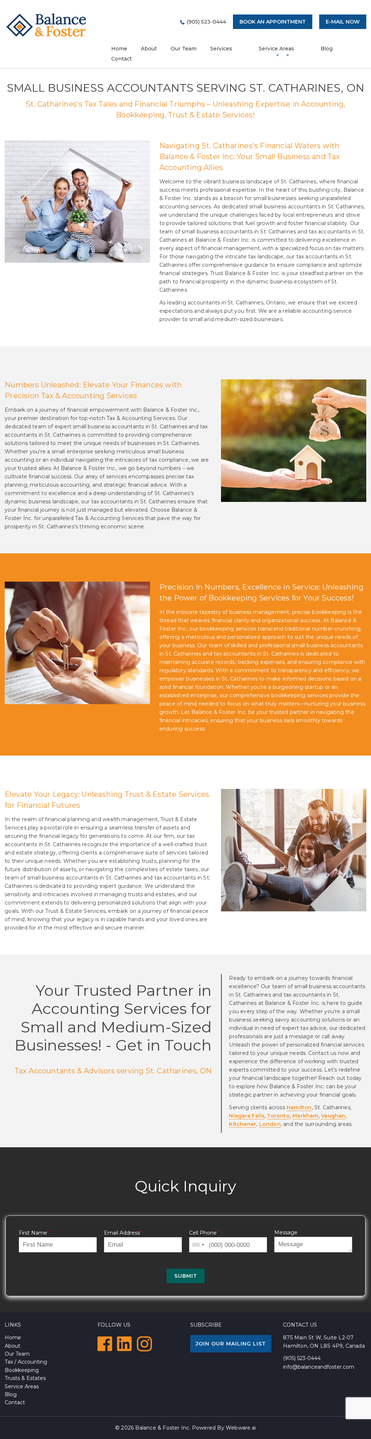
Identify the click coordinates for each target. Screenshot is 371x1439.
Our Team (183, 48)
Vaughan (333, 1115)
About (149, 48)
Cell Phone (203, 1233)
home (119, 48)
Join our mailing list (231, 1343)
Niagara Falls (246, 1115)
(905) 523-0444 (206, 21)
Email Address (123, 1233)
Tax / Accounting (26, 1362)
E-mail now (343, 21)
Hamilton (299, 1107)
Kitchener (242, 1124)
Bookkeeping (22, 1370)
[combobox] (197, 1245)
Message (285, 1232)
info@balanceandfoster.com (318, 1367)
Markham (305, 1115)
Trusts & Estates (25, 1378)
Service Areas (276, 48)
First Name (34, 1233)
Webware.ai (241, 1428)
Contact (121, 58)
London (270, 1124)
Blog (327, 48)
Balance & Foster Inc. (162, 1428)
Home (13, 1337)
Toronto (278, 1115)
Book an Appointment (272, 21)
